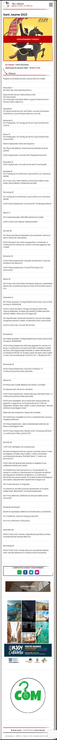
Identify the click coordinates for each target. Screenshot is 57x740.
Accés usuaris (17, 730)
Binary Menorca (40, 730)
